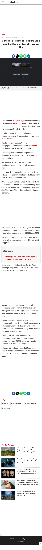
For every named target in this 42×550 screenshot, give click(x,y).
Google (16, 121)
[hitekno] (15, 2)
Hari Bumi (5, 139)
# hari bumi (6, 408)
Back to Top (21, 541)
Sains (3, 34)
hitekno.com (17, 539)
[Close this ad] (40, 543)
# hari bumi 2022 (16, 403)
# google (5, 403)
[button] (2, 2)
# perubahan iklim (31, 403)
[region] (21, 18)
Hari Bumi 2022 (18, 123)
